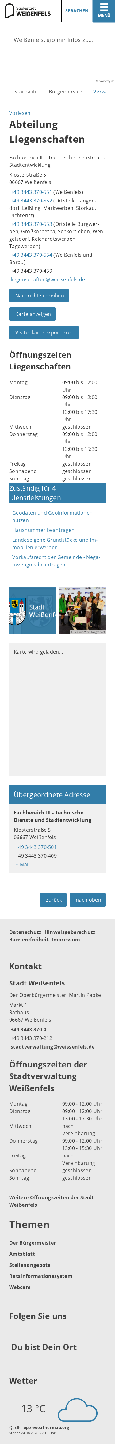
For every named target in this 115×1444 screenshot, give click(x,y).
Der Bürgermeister (32, 1242)
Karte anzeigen (33, 314)
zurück (54, 899)
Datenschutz (25, 932)
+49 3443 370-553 (30, 224)
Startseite (26, 91)
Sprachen (76, 11)
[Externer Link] (15, 1331)
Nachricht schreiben (39, 295)
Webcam (20, 1287)
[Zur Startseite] (26, 11)
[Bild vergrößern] (32, 610)
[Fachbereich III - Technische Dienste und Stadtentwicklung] (57, 838)
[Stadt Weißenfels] (57, 1014)
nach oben (88, 899)
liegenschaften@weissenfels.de (47, 279)
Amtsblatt (22, 1253)
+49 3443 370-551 (30, 192)
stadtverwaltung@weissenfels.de (52, 1046)
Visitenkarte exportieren (44, 332)
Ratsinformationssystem (40, 1276)
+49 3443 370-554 (30, 254)
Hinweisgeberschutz (70, 932)
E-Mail (22, 864)
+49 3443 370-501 (35, 847)
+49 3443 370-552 (30, 200)
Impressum (66, 939)
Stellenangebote (30, 1265)
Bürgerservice (65, 91)
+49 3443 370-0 (27, 1029)
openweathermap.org (46, 1427)
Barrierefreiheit (29, 939)
